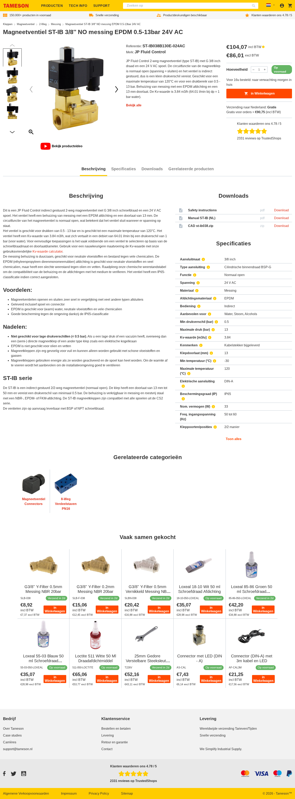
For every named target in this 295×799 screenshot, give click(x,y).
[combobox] (190, 6)
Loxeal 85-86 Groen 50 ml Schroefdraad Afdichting (251, 591)
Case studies (12, 735)
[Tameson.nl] (16, 5)
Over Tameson (13, 728)
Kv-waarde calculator (47, 251)
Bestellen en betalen (116, 728)
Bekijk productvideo (67, 146)
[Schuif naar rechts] (31, 89)
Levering (107, 735)
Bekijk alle (133, 105)
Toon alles (233, 439)
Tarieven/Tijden (246, 728)
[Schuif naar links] (116, 89)
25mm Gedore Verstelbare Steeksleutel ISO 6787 (147, 661)
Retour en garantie (114, 742)
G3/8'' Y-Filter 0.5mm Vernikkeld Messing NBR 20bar (147, 591)
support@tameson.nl (18, 749)
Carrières (9, 742)
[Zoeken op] (254, 6)
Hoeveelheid (237, 70)
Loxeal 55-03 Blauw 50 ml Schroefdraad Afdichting (43, 661)
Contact (106, 749)
